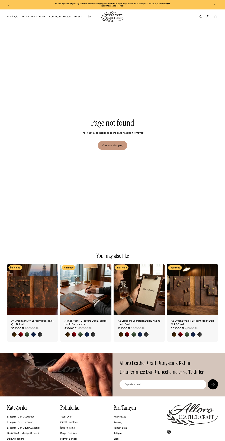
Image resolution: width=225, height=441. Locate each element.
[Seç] (53, 309)
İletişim (118, 433)
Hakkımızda (120, 416)
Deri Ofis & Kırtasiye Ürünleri (23, 433)
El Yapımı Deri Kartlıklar (20, 422)
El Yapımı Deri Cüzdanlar (20, 416)
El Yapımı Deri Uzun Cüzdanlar (23, 427)
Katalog (118, 422)
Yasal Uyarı (66, 416)
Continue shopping (112, 145)
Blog (116, 438)
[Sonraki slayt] (214, 5)
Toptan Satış (120, 427)
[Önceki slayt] (8, 5)
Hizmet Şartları (68, 438)
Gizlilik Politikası (69, 422)
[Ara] (200, 17)
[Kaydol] (213, 384)
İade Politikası (67, 427)
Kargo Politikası (68, 433)
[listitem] (89, 16)
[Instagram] (169, 432)
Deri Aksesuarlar (16, 438)
